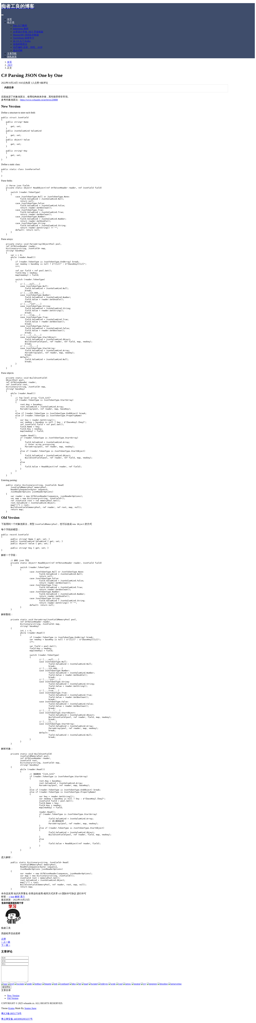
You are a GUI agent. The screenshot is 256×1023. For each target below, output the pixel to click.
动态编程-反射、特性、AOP (27, 47)
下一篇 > (5, 945)
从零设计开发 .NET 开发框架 (28, 31)
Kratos (11, 1008)
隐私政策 (12, 56)
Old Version (12, 998)
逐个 (22, 896)
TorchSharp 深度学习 (23, 38)
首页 (9, 19)
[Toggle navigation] (2, 14)
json (12, 896)
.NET (9, 65)
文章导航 (12, 53)
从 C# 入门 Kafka (22, 41)
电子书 (10, 22)
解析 (17, 896)
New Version (13, 995)
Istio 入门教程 (20, 25)
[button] (3, 939)
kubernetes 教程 (20, 28)
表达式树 (18, 50)
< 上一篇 (5, 942)
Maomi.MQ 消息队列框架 (26, 35)
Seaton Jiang (30, 1008)
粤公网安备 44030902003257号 (17, 1019)
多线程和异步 (20, 44)
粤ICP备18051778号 (11, 1013)
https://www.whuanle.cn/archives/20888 (39, 100)
